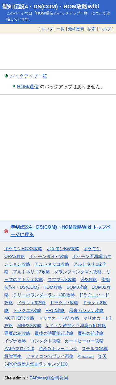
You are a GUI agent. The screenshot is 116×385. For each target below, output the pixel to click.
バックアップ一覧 (28, 76)
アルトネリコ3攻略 (31, 271)
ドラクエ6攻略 (31, 302)
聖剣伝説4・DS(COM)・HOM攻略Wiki (50, 6)
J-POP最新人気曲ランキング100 (36, 364)
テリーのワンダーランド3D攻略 (44, 294)
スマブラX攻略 (62, 279)
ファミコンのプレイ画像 (50, 356)
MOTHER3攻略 (19, 318)
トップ (47, 29)
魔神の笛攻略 (91, 333)
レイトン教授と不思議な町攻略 (75, 325)
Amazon (86, 356)
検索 (92, 29)
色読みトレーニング (58, 348)
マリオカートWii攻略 (59, 318)
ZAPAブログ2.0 (19, 348)
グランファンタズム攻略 (78, 271)
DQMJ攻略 (77, 287)
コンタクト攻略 (45, 340)
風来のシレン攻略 (86, 310)
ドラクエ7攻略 (64, 302)
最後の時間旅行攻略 (54, 333)
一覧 (61, 29)
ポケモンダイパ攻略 (48, 256)
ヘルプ (105, 29)
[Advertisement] (58, 51)
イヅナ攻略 (15, 340)
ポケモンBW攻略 (63, 248)
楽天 (102, 356)
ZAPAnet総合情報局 (48, 377)
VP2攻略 (88, 279)
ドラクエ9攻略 (27, 310)
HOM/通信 (28, 86)
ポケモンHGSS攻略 (23, 248)
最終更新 (76, 29)
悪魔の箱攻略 (17, 333)
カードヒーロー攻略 (84, 340)
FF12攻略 (55, 310)
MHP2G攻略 (29, 325)
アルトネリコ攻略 (52, 264)
